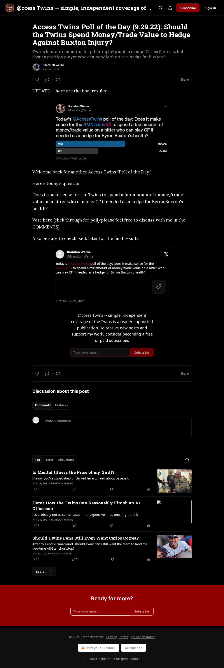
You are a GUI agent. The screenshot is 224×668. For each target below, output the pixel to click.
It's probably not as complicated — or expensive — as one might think (85, 514)
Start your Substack (101, 648)
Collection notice (143, 637)
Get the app (133, 648)
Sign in (210, 8)
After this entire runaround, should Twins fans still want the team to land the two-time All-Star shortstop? (89, 546)
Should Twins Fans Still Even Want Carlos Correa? (85, 538)
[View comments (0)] (47, 79)
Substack (90, 659)
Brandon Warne (54, 65)
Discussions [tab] (66, 460)
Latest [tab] (48, 460)
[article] (112, 481)
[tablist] (51, 405)
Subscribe (188, 8)
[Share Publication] (170, 7)
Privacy (111, 637)
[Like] (36, 79)
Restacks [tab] (61, 405)
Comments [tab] (43, 405)
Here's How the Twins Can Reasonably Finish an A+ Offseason (86, 505)
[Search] (160, 7)
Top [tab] (37, 460)
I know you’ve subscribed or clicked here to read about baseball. (80, 478)
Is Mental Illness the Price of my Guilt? (73, 472)
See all (41, 571)
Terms (123, 637)
